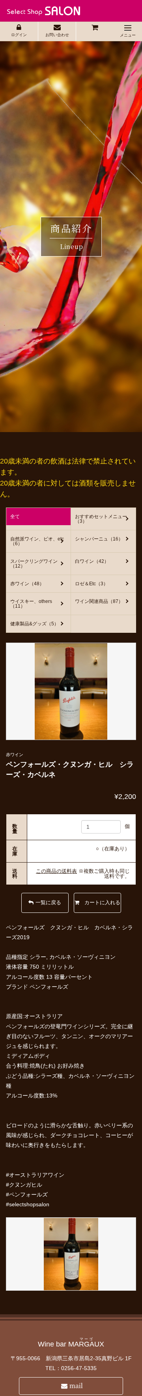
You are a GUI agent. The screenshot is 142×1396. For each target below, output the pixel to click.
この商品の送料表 (56, 871)
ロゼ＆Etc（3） (91, 583)
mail (76, 1385)
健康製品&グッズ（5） (34, 624)
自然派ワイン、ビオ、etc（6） (37, 541)
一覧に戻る (48, 902)
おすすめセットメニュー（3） (101, 519)
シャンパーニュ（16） (99, 539)
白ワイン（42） (92, 561)
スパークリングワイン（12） (34, 564)
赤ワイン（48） (27, 583)
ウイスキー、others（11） (31, 604)
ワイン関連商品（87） (99, 601)
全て (15, 516)
